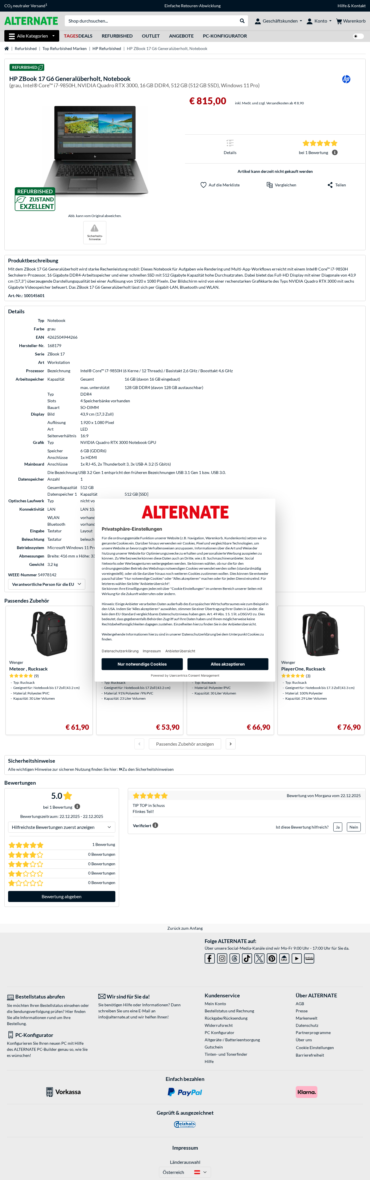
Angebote (181, 35)
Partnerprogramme (313, 1032)
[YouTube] (297, 957)
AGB (300, 1003)
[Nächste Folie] (231, 743)
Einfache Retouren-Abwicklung (192, 5)
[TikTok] (247, 957)
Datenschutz (307, 1025)
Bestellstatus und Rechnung (229, 1010)
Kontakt (358, 5)
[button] (281, 185)
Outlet (151, 35)
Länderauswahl (185, 1162)
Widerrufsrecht (219, 1025)
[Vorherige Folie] (139, 743)
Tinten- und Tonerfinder (226, 1054)
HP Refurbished (106, 48)
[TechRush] (284, 957)
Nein (353, 827)
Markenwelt (306, 1018)
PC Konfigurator (219, 1032)
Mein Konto (215, 1003)
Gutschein (214, 1046)
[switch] (358, 36)
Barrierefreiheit (310, 1055)
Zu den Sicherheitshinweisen (148, 769)
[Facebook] (210, 957)
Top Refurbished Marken (64, 48)
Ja (338, 827)
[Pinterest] (272, 957)
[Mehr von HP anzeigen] (346, 83)
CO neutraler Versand (25, 6)
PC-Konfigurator (225, 35)
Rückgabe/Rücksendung (226, 1018)
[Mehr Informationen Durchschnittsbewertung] (334, 153)
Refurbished (117, 35)
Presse (302, 1010)
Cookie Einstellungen (315, 1047)
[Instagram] (222, 957)
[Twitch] (309, 957)
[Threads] (235, 957)
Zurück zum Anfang (185, 928)
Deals (78, 35)
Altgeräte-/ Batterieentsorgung (232, 1039)
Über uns (304, 1039)
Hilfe (342, 5)
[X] (259, 957)
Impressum (185, 1147)
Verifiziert (142, 825)
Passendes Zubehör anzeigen (185, 743)
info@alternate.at (114, 1016)
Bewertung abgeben (62, 896)
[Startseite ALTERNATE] (31, 20)
